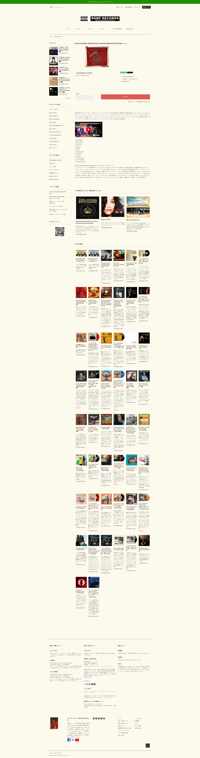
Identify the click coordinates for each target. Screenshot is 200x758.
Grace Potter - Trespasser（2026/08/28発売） (119, 264)
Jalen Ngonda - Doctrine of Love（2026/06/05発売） (106, 347)
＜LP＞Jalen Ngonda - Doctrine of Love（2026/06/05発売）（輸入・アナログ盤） (119, 345)
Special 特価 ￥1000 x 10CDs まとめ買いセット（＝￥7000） (81, 260)
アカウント (121, 7)
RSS (119, 735)
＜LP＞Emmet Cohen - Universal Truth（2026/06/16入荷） (93, 466)
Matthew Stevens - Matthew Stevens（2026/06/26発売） (105, 469)
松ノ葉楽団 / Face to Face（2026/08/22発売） (81, 345)
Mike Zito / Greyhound (132, 220)
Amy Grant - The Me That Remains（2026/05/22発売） (106, 508)
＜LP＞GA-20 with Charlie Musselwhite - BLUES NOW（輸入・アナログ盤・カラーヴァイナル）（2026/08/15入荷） (93, 347)
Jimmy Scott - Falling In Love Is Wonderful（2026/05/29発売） (131, 508)
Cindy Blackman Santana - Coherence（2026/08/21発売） (93, 302)
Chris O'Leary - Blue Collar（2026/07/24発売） (143, 385)
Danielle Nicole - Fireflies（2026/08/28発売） (131, 264)
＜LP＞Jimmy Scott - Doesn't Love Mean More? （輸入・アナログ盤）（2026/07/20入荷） (144, 298)
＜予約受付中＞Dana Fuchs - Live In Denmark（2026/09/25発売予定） (64, 69)
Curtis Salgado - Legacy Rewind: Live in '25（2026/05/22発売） (131, 469)
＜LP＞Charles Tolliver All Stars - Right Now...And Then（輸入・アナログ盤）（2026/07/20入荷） (93, 383)
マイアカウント (138, 718)
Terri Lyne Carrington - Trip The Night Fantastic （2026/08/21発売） (81, 302)
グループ (90, 28)
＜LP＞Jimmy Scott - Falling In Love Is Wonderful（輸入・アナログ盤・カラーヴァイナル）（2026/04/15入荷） (144, 506)
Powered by (51, 755)
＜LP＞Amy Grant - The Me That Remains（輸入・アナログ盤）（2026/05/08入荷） (119, 505)
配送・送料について (123, 723)
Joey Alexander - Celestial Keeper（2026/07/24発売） (130, 385)
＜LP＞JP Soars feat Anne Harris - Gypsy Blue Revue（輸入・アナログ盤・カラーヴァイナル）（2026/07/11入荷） (119, 383)
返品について (132, 101)
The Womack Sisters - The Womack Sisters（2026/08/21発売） (106, 264)
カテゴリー (78, 28)
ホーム (68, 28)
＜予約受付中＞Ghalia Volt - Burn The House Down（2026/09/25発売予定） (64, 59)
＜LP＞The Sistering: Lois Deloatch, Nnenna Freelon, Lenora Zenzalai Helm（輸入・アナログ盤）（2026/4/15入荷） (106, 551)
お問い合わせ (129, 28)
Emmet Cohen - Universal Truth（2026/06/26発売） (80, 469)
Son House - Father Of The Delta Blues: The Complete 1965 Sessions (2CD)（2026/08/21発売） (118, 303)
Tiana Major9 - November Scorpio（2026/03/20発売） (80, 591)
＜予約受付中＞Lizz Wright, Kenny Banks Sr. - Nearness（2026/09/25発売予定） (64, 90)
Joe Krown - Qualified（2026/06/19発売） (105, 428)
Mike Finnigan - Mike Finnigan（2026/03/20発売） (144, 550)
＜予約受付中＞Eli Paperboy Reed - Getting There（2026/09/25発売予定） (64, 79)
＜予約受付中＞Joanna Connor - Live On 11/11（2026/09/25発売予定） (64, 49)
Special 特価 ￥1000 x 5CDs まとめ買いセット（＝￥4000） (93, 260)
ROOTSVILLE (73, 733)
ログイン (138, 7)
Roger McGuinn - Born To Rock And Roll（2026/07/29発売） (81, 429)
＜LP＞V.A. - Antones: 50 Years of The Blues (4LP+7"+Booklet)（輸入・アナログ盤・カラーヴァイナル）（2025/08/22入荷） (93, 594)
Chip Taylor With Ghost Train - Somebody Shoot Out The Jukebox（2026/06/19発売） (119, 429)
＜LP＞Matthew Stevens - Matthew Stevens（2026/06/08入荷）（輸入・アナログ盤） (119, 466)
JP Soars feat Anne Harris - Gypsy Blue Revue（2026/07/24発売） (106, 386)
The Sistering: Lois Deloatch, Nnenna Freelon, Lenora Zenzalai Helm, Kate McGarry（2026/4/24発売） (93, 551)
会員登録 (130, 7)
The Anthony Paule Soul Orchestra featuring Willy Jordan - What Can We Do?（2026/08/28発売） (106, 303)
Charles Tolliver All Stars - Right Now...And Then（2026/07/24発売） (81, 385)
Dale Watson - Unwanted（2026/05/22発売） (81, 507)
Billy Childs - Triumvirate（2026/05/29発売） (81, 549)
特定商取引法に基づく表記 (143, 101)
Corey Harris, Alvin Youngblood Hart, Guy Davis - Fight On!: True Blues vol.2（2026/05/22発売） (144, 470)
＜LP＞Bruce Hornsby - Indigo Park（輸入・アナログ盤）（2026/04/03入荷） (131, 548)
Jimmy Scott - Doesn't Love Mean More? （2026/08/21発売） (131, 302)
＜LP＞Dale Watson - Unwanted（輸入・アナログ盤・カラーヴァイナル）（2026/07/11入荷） (93, 505)
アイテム (147, 7)
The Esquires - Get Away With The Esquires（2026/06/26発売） (144, 429)
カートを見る (138, 725)
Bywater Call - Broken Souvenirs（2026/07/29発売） (131, 347)
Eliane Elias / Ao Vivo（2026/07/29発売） (143, 346)
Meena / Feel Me (105, 219)
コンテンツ (102, 28)
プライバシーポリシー (123, 730)
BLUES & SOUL (57, 36)
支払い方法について (123, 721)
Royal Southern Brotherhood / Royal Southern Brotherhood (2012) (86, 222)
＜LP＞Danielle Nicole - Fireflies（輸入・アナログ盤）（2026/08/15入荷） (144, 261)
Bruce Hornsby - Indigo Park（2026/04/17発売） (119, 549)
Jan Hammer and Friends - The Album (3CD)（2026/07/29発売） (93, 429)
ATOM (122, 735)
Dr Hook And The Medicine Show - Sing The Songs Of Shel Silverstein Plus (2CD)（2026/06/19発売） (131, 430)
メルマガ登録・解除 (116, 28)
